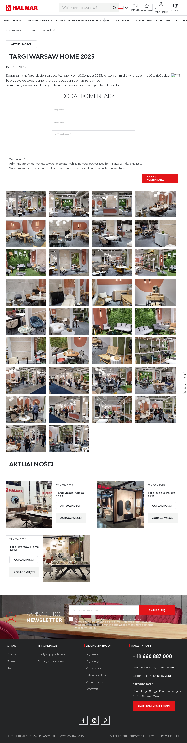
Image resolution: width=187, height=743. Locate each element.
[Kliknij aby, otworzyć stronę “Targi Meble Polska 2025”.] (120, 504)
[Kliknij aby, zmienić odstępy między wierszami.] (185, 381)
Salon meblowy (159, 20)
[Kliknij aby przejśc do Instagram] (94, 720)
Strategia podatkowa (51, 661)
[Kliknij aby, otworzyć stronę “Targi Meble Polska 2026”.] (29, 504)
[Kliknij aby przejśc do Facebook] (83, 720)
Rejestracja (93, 661)
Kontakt (12, 654)
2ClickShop (172, 735)
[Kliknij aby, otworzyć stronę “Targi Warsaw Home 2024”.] (66, 558)
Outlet (173, 20)
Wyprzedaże (88, 20)
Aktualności (134, 20)
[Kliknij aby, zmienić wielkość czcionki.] (185, 374)
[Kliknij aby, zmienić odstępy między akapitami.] (185, 388)
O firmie (12, 661)
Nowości (61, 20)
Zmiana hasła (94, 682)
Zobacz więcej (71, 518)
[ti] (145, 735)
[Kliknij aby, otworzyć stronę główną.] (22, 8)
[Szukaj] (114, 7)
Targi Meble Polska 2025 (161, 494)
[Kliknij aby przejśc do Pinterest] (105, 720)
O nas (100, 20)
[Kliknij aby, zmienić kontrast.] (185, 392)
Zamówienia (94, 667)
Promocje (73, 20)
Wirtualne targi (116, 20)
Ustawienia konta (97, 675)
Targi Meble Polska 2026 (70, 494)
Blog (146, 20)
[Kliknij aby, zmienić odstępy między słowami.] (185, 385)
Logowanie (93, 654)
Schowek (92, 688)
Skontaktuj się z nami (154, 705)
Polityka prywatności (51, 654)
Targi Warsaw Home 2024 (24, 548)
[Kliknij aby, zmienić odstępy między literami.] (185, 377)
